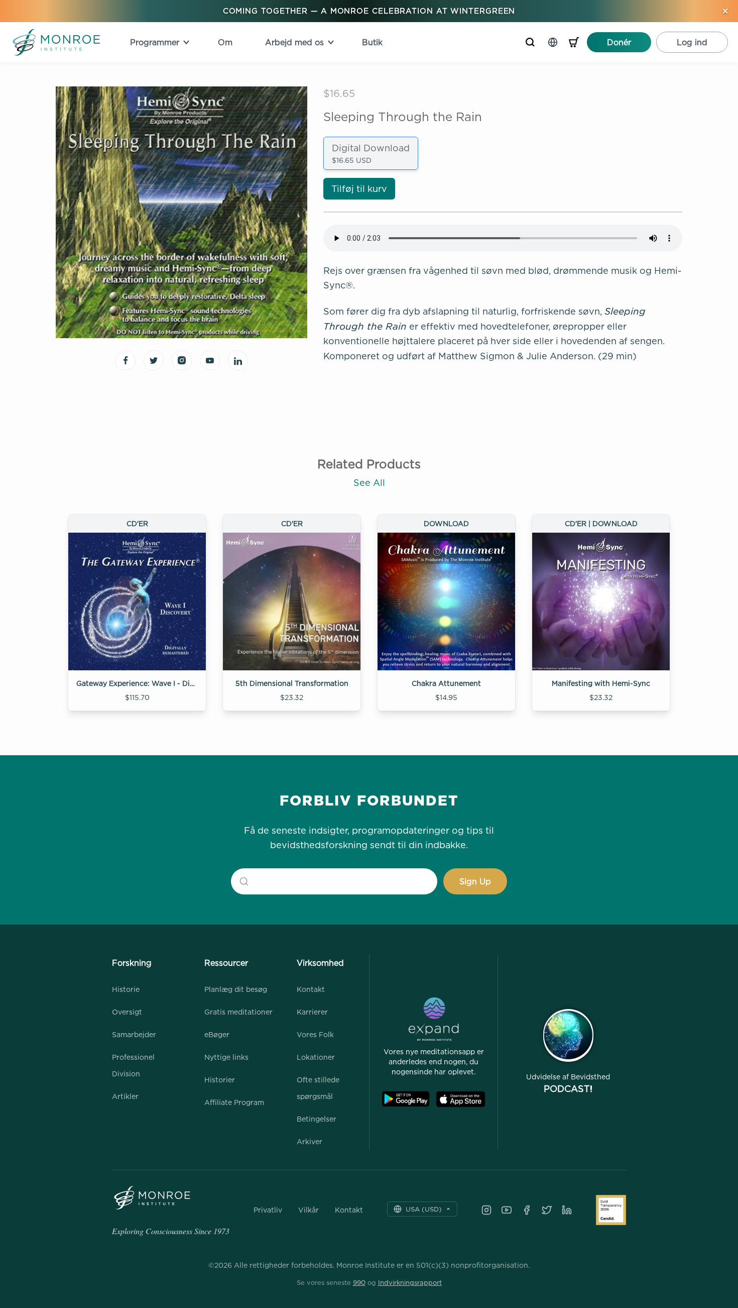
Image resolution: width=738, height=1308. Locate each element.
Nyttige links (226, 1057)
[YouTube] (507, 1210)
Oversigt (127, 1012)
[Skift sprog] (553, 42)
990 (359, 1282)
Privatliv (268, 1210)
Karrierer (312, 1012)
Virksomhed (320, 962)
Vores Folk (315, 1034)
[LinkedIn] (567, 1210)
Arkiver (309, 1141)
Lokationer (316, 1057)
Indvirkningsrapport (410, 1282)
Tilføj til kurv (359, 188)
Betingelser (316, 1119)
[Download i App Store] (460, 1099)
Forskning (132, 962)
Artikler (125, 1096)
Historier (219, 1079)
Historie (126, 989)
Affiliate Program (234, 1102)
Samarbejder (134, 1034)
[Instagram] (486, 1210)
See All (369, 482)
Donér (619, 42)
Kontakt (311, 989)
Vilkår (308, 1210)
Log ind (692, 42)
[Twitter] (547, 1210)
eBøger (216, 1034)
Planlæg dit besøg (235, 989)
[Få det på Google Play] (406, 1099)
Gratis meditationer (238, 1012)
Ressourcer (226, 962)
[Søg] (530, 42)
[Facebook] (527, 1210)
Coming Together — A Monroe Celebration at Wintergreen (369, 11)
